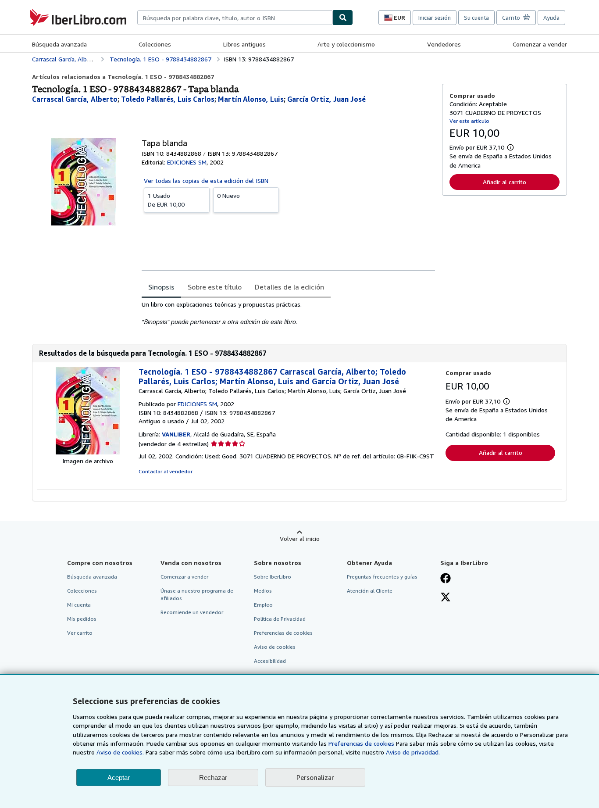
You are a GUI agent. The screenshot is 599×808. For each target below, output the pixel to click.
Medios (263, 590)
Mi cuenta (79, 604)
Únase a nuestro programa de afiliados (196, 594)
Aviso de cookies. (120, 752)
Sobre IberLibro (272, 576)
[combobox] (235, 17)
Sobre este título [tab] (215, 286)
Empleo (263, 604)
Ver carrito (80, 632)
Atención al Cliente (369, 590)
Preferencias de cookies (361, 743)
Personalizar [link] (315, 777)
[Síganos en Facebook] (445, 579)
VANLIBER (176, 434)
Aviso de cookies (275, 647)
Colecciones (155, 44)
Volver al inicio (300, 538)
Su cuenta (476, 17)
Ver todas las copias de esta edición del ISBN (206, 180)
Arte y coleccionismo (346, 44)
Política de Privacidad (280, 618)
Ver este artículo (469, 121)
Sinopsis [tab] (161, 286)
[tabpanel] (288, 313)
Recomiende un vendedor (191, 612)
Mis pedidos (81, 618)
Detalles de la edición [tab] (289, 286)
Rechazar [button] (213, 777)
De (166, 200)
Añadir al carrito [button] (504, 182)
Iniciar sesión (434, 17)
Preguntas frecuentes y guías (382, 576)
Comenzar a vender (540, 44)
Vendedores (444, 44)
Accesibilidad (270, 661)
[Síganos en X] (445, 598)
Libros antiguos (244, 44)
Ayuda (551, 17)
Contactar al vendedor (166, 471)
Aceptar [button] (118, 777)
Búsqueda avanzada (59, 44)
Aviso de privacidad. (413, 752)
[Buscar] (343, 17)
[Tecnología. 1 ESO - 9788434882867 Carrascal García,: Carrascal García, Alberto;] (88, 452)
